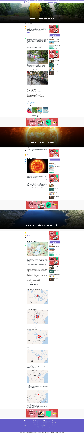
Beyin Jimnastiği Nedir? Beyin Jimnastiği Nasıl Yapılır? (37, 425)
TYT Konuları (40, 0)
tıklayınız (62, 432)
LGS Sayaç (38, 0)
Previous (26, 111)
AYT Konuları (43, 0)
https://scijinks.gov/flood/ (30, 103)
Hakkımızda (27, 0)
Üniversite (25, 423)
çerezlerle (54, 432)
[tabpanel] (29, 111)
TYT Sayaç (32, 0)
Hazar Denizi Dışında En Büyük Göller (32, 239)
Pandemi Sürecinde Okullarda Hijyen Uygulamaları (34, 114)
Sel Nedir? (29, 33)
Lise (24, 422)
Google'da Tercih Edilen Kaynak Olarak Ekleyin (54, 35)
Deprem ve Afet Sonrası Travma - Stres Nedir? (29, 114)
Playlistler (25, 425)
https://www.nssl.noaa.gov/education (31, 102)
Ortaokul (25, 23)
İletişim (24, 0)
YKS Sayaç (30, 0)
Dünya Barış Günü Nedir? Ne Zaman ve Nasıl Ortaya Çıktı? (39, 114)
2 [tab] (38, 116)
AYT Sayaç (35, 0)
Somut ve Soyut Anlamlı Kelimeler (45, 113)
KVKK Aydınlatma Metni (44, 424)
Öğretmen (25, 424)
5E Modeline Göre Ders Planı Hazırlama (37, 422)
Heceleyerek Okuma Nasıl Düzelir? (36, 423)
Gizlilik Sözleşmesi (44, 425)
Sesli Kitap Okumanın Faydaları (36, 424)
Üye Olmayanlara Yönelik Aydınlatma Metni (46, 423)
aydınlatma (36, 432)
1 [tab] (37, 116)
